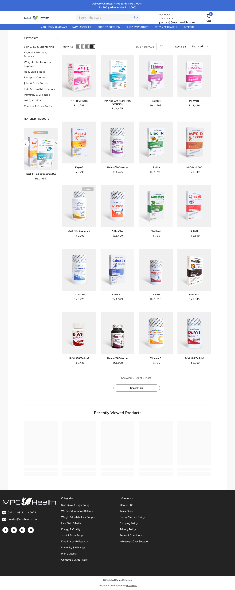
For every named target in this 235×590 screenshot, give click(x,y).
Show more (136, 387)
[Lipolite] (156, 143)
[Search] (108, 17)
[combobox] (104, 17)
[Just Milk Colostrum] (79, 206)
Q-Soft (194, 231)
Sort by (180, 46)
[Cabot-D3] (117, 270)
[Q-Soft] (194, 206)
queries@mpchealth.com (176, 22)
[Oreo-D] (156, 270)
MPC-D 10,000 (194, 167)
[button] (26, 144)
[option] (41, 155)
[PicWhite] (194, 76)
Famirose (156, 100)
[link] (41, 469)
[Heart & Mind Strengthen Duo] (41, 149)
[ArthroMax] (117, 206)
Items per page (144, 46)
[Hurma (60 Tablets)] (117, 333)
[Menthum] (156, 206)
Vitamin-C (155, 358)
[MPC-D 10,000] (194, 143)
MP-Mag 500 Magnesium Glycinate (117, 102)
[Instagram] (14, 530)
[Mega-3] (79, 143)
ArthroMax (117, 231)
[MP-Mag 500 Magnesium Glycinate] (117, 76)
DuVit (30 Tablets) (79, 358)
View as (67, 46)
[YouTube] (31, 530)
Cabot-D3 (117, 294)
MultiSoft (194, 294)
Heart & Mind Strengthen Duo (41, 174)
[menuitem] (41, 47)
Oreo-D (156, 294)
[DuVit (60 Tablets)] (194, 333)
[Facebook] (5, 530)
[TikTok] (22, 530)
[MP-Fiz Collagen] (79, 76)
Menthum (156, 231)
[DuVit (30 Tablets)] (79, 333)
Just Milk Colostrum (79, 231)
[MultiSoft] (194, 270)
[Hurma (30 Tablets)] (117, 143)
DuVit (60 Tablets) (194, 358)
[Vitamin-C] (156, 333)
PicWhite (194, 100)
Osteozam (79, 294)
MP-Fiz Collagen (79, 100)
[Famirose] (156, 76)
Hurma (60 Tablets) (117, 358)
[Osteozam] (79, 270)
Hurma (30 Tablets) (117, 167)
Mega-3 (79, 167)
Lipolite (156, 167)
